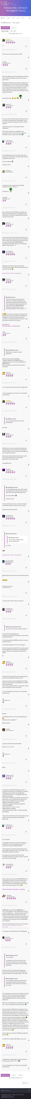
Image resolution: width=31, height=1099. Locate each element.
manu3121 (8, 104)
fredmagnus (9, 140)
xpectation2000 (9, 561)
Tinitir (3, 332)
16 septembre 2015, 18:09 (10, 785)
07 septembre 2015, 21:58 (10, 410)
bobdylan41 (8, 170)
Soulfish (4, 62)
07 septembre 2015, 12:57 (10, 150)
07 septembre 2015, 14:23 (10, 181)
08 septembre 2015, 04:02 (10, 571)
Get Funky (8, 279)
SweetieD (7, 937)
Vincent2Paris (9, 251)
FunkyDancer (9, 608)
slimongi (9, 895)
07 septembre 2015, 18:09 (10, 261)
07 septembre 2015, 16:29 (10, 207)
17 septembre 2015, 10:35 (10, 947)
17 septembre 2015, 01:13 (10, 905)
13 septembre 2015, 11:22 (10, 709)
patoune (8, 222)
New (8, 273)
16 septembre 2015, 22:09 (10, 835)
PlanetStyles (20, 1094)
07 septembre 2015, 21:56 (10, 382)
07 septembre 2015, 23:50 (10, 479)
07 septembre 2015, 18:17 (10, 289)
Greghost (8, 469)
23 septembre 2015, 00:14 (10, 1055)
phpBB (9, 1094)
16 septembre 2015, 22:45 (10, 874)
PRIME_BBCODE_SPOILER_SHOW (10, 807)
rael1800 (4, 197)
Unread (4, 273)
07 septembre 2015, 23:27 (10, 443)
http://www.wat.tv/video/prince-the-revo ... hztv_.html (13, 926)
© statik (8, 729)
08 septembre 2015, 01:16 (10, 525)
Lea (3, 699)
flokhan (8, 433)
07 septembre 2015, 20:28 (10, 342)
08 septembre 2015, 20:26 (10, 618)
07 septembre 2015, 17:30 (10, 233)
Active (12, 273)
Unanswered (18, 273)
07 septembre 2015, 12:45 (10, 114)
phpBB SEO (11, 1097)
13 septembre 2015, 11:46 (10, 763)
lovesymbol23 (9, 864)
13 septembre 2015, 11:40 (10, 739)
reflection (8, 372)
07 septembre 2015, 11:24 (10, 49)
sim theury (8, 39)
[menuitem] (5, 2)
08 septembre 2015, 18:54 (10, 596)
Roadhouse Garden (7, 586)
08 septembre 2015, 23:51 (10, 672)
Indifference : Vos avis (10, 23)
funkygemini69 (9, 775)
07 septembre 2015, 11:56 (10, 72)
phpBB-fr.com (10, 1096)
